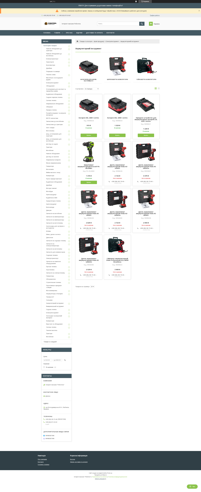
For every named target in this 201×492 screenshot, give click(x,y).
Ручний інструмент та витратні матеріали (56, 114)
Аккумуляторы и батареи (54, 293)
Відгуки (79, 33)
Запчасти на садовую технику (56, 240)
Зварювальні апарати (53, 160)
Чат (194, 486)
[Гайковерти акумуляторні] (146, 66)
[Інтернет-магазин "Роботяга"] (50, 27)
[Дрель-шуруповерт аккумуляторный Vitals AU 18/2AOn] (146, 151)
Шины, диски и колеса (53, 234)
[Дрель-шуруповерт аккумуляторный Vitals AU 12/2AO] (117, 151)
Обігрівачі (49, 107)
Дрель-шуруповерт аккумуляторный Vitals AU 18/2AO (146, 213)
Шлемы (48, 231)
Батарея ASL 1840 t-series (117, 118)
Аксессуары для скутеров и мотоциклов (55, 227)
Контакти (110, 33)
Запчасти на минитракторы (55, 217)
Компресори (50, 175)
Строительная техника (53, 282)
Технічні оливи (50, 74)
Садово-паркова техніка (54, 97)
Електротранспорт (52, 59)
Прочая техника (51, 266)
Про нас (69, 33)
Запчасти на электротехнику (55, 273)
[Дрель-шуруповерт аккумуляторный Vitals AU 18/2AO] (146, 198)
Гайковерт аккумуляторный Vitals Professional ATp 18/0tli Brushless (117, 260)
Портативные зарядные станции (54, 286)
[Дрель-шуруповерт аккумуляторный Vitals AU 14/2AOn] (117, 198)
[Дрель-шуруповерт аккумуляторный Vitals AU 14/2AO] (88, 198)
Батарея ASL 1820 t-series (89, 118)
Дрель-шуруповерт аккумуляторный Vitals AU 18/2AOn (146, 166)
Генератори (50, 166)
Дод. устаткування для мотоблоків (53, 140)
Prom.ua (109, 473)
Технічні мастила (51, 330)
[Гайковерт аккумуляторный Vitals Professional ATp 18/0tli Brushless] (117, 245)
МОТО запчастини (52, 118)
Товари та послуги (86, 41)
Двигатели (49, 237)
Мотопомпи (50, 169)
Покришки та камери (53, 71)
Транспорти (50, 62)
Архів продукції (99, 41)
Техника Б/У (50, 297)
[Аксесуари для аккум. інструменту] (88, 66)
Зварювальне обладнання (54, 103)
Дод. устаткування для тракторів (53, 135)
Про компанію (42, 459)
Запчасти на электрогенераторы (52, 244)
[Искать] (141, 24)
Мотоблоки (49, 150)
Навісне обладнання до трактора (54, 49)
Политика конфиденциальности (117, 477)
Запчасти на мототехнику (54, 223)
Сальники (49, 300)
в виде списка (159, 88)
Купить (89, 135)
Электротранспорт (52, 258)
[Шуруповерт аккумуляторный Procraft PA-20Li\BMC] (88, 151)
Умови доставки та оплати (79, 462)
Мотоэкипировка (51, 290)
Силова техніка (51, 100)
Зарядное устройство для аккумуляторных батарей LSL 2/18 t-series (146, 119)
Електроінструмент (112, 41)
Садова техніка (51, 309)
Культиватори (50, 65)
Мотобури (49, 191)
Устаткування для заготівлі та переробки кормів (56, 90)
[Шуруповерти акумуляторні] (117, 66)
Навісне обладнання (53, 153)
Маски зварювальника (53, 163)
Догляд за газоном (52, 156)
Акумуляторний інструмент (55, 303)
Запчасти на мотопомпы (54, 249)
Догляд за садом (52, 144)
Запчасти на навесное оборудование (53, 262)
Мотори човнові (51, 188)
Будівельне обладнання (54, 94)
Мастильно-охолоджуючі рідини (54, 78)
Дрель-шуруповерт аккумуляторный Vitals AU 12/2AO (117, 166)
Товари (57, 33)
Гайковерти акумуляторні (146, 79)
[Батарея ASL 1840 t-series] (117, 104)
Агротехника (50, 270)
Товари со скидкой (50, 342)
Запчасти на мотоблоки (54, 213)
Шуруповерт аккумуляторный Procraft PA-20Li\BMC (89, 166)
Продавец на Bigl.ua (100, 475)
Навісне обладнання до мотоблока (54, 54)
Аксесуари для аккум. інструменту (88, 80)
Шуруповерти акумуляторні (117, 79)
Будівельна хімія (51, 197)
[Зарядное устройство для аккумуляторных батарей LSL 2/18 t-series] (146, 104)
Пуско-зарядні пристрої (54, 179)
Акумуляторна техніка (53, 201)
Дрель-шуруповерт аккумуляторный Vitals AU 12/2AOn (89, 260)
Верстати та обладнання (54, 324)
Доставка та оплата (94, 33)
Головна (46, 33)
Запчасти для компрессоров (55, 252)
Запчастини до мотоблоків (55, 121)
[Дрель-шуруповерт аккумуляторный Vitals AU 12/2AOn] (88, 245)
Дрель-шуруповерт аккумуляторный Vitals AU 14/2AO (89, 213)
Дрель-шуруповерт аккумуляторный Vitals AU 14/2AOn (117, 213)
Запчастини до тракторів (54, 124)
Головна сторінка (43, 464)
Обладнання (50, 86)
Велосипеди (50, 207)
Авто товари (50, 127)
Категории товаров (50, 45)
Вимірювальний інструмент (55, 306)
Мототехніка (50, 131)
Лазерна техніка (51, 110)
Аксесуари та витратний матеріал (54, 317)
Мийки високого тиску (53, 172)
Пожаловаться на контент (99, 477)
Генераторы (50, 276)
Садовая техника (52, 255)
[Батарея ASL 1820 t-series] (88, 104)
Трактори (49, 147)
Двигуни (48, 210)
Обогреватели (51, 279)
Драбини (49, 68)
